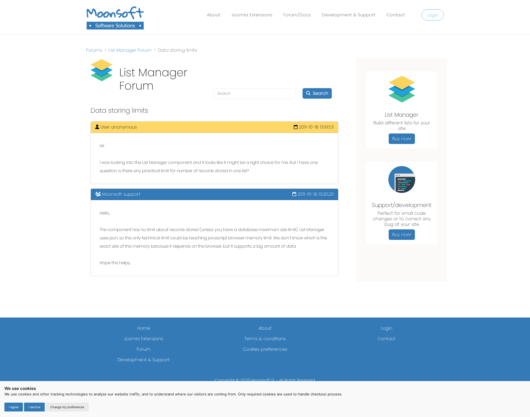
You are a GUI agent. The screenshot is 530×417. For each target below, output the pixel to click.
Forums (94, 50)
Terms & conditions (265, 338)
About (213, 15)
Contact (395, 15)
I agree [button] (13, 407)
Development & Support (348, 15)
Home (143, 328)
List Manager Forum (130, 50)
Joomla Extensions (251, 15)
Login (432, 15)
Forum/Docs (297, 15)
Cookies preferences (265, 349)
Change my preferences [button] (67, 407)
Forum (143, 349)
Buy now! (401, 138)
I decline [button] (34, 407)
